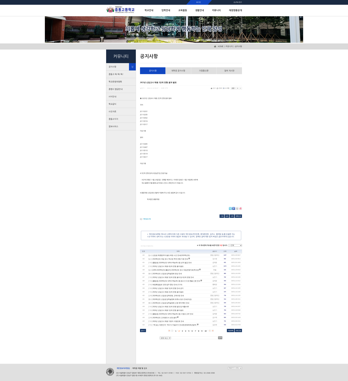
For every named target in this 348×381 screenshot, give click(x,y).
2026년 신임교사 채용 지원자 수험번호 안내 (168, 321)
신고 (214, 88)
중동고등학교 (214, 255)
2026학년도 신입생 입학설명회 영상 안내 (167, 274)
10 (206, 331)
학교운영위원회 (115, 82)
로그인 (198, 2)
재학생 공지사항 (178, 71)
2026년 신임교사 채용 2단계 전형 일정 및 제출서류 (171, 307)
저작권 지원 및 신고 (139, 368)
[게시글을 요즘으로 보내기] (240, 208)
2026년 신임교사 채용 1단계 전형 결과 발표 (168, 310)
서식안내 (112, 97)
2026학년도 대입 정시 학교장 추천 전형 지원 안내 (170, 259)
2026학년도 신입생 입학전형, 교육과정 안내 (168, 296)
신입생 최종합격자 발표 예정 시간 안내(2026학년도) (171, 255)
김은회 (214, 325)
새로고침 (238, 330)
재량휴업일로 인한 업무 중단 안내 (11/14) (167, 285)
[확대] (237, 88)
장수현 (214, 259)
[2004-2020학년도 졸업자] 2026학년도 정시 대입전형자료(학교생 (176, 270)
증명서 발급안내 (115, 89)
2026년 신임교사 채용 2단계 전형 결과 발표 (168, 292)
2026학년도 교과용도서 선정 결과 (165, 318)
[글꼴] (233, 88)
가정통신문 (204, 71)
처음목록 (230, 330)
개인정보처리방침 (123, 368)
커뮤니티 (229, 46)
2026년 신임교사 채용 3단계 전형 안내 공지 (168, 288)
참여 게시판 (229, 71)
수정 (221, 216)
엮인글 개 (147, 219)
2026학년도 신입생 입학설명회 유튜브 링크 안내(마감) (172, 299)
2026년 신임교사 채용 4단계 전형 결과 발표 (168, 266)
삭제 (232, 216)
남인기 (214, 266)
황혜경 (214, 284)
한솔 (214, 270)
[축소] (240, 88)
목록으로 (238, 216)
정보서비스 (113, 126)
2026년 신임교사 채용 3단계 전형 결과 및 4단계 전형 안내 (173, 277)
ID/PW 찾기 (238, 2)
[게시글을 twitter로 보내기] (230, 208)
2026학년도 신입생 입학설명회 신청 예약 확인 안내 (171, 303)
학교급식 (112, 104)
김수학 (214, 317)
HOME (220, 46)
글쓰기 (143, 330)
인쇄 (220, 88)
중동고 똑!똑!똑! (116, 74)
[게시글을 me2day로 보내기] (237, 208)
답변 (227, 216)
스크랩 (227, 88)
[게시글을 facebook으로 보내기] (233, 208)
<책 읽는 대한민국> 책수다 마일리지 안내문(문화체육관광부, (175, 325)
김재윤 (214, 262)
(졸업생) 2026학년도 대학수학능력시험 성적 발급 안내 (172, 263)
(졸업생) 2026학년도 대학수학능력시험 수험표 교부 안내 (173, 314)
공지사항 (238, 46)
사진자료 (112, 111)
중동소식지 (113, 119)
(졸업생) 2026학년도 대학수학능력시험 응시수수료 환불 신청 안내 (176, 281)
